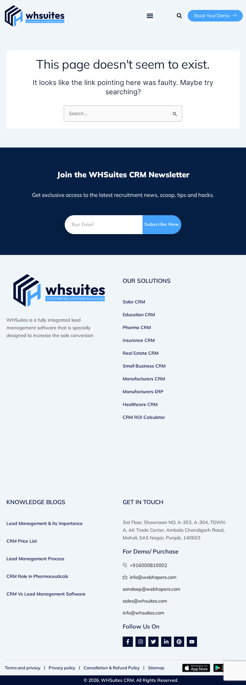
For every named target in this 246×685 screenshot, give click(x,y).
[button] (150, 16)
